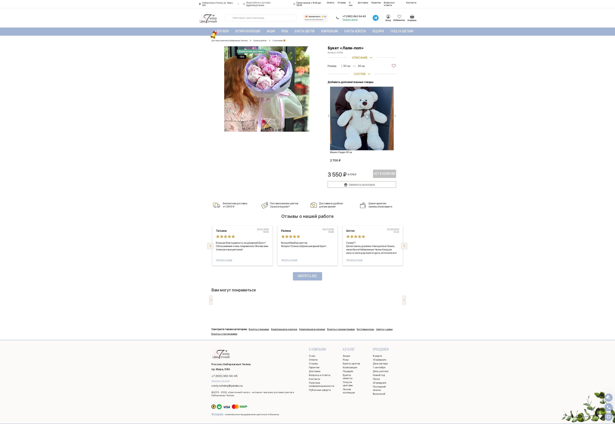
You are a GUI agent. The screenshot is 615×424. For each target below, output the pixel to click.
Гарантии (376, 2)
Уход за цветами (402, 31)
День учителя (380, 371)
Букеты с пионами (259, 329)
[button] (404, 246)
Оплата (330, 2)
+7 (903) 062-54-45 (354, 16)
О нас (351, 3)
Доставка (363, 2)
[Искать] (229, 18)
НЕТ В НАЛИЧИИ (384, 174)
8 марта (377, 355)
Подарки (378, 31)
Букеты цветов (305, 31)
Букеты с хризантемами (341, 329)
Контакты (411, 2)
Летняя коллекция (247, 31)
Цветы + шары (384, 329)
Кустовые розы (365, 329)
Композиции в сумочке (284, 329)
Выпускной (379, 393)
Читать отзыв (224, 260)
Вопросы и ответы (389, 3)
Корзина (412, 16)
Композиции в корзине (312, 329)
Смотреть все (307, 276)
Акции (271, 31)
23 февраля (379, 382)
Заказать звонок (350, 19)
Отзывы (342, 2)
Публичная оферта (320, 390)
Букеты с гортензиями (224, 333)
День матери (380, 363)
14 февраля (379, 359)
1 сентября (222, 31)
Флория (217, 414)
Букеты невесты (355, 31)
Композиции (329, 31)
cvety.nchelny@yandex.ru (227, 385)
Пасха (376, 379)
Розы (284, 31)
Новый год (379, 375)
